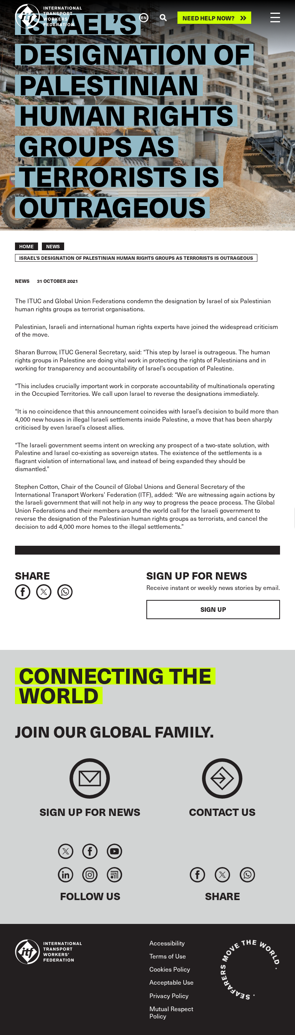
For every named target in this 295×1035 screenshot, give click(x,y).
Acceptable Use (171, 982)
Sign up (213, 609)
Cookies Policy (169, 969)
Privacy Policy (169, 995)
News (53, 246)
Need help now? (208, 18)
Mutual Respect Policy (171, 1012)
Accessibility (167, 942)
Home (26, 246)
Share (32, 575)
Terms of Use (167, 955)
